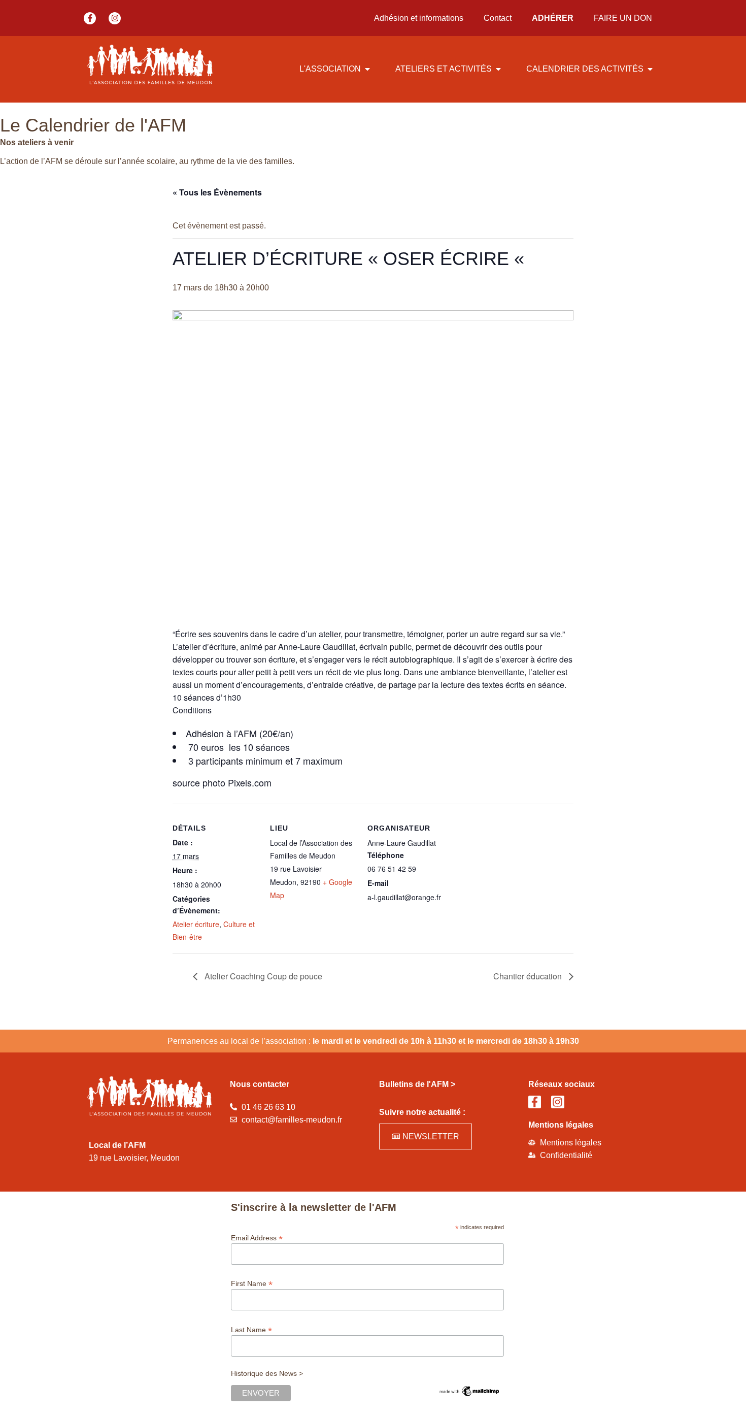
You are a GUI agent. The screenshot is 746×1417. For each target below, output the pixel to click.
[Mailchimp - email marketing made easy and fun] (469, 1395)
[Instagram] (115, 18)
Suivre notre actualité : (422, 1112)
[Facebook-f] (90, 18)
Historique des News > (267, 1373)
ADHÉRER (552, 18)
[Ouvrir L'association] (367, 69)
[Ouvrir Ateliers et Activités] (498, 69)
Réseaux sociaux (561, 1084)
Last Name (251, 1329)
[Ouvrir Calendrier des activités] (650, 69)
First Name (252, 1283)
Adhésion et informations (418, 18)
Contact (498, 18)
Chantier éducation (528, 976)
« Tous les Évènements (217, 192)
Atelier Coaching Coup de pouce (262, 976)
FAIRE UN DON (623, 18)
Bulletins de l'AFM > (417, 1084)
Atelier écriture (196, 924)
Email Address (257, 1237)
